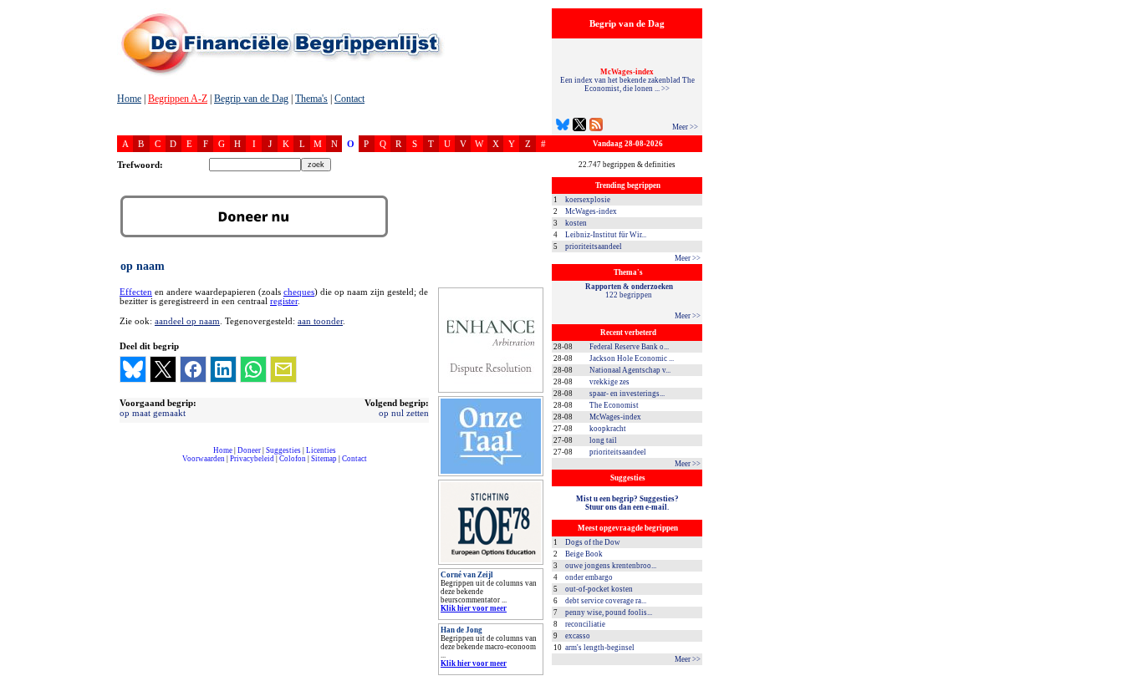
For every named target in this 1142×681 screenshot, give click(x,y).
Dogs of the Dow (592, 542)
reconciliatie (585, 624)
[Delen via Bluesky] (133, 369)
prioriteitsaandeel (593, 246)
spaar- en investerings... (627, 393)
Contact (349, 98)
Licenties (321, 450)
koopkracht (607, 428)
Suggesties (283, 450)
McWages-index (591, 211)
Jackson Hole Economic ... (631, 358)
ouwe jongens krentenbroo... (610, 566)
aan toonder (320, 321)
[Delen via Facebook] (193, 369)
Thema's (311, 98)
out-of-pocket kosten (599, 589)
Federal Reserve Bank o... (629, 347)
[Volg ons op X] (579, 126)
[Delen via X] (163, 369)
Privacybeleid (252, 459)
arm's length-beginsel (600, 647)
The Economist (614, 405)
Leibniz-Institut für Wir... (605, 235)
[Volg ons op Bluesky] (562, 126)
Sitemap (324, 459)
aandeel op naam (187, 321)
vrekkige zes (609, 382)
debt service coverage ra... (605, 601)
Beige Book (584, 554)
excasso (577, 636)
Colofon (292, 459)
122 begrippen (629, 290)
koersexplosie (587, 200)
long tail (603, 440)
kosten (576, 223)
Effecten (136, 292)
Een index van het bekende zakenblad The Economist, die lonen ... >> (627, 80)
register (284, 301)
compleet (126, 465)
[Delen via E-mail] (283, 369)
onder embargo (589, 577)
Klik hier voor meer (474, 608)
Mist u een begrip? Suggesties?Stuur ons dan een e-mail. (627, 503)
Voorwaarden (203, 459)
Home (129, 98)
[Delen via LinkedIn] (223, 369)
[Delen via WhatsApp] (253, 369)
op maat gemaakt (153, 413)
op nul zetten (404, 413)
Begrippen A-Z (177, 98)
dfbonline (1126, 676)
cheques (298, 292)
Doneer (249, 450)
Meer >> (685, 127)
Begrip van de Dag (251, 98)
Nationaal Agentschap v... (629, 370)
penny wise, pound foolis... (608, 612)
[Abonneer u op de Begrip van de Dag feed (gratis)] (596, 126)
